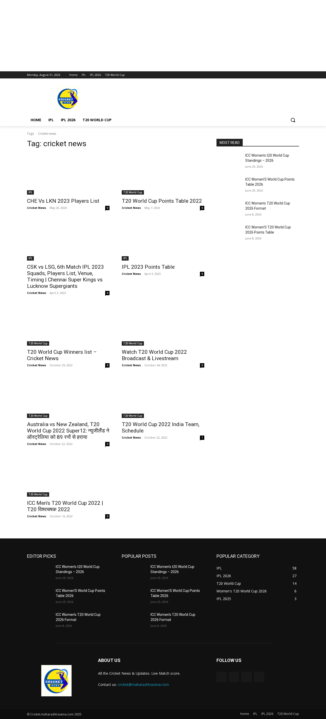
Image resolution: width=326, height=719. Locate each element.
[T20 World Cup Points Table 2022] (163, 174)
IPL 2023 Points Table (148, 267)
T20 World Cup (132, 192)
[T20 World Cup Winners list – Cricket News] (68, 325)
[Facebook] (268, 75)
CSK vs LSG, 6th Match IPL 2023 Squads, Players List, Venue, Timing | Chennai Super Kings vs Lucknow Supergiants (65, 276)
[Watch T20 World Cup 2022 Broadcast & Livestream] (163, 325)
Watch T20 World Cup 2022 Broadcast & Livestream (154, 355)
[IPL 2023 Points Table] (163, 240)
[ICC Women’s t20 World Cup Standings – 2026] (228, 161)
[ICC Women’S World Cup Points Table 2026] (228, 185)
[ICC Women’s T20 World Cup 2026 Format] (228, 209)
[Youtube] (296, 75)
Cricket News (36, 208)
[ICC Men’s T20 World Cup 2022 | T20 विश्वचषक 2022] (68, 476)
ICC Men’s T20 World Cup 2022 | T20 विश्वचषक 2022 (65, 506)
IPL (30, 192)
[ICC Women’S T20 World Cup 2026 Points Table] (228, 233)
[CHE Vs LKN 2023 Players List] (68, 174)
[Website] (246, 677)
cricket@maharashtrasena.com (143, 684)
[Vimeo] (289, 75)
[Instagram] (275, 75)
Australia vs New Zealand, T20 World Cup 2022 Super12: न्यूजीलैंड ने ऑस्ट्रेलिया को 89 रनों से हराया (68, 430)
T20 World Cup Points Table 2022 (162, 201)
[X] (282, 75)
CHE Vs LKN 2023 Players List (63, 201)
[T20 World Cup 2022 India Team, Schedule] (163, 397)
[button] (293, 120)
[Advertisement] (153, 35)
